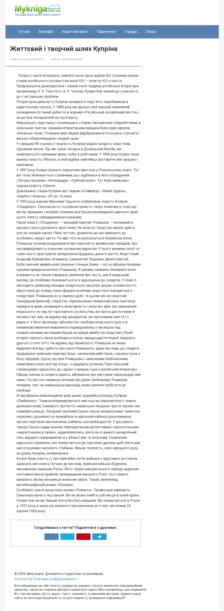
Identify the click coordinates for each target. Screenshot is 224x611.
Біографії (46, 32)
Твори (151, 32)
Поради (130, 32)
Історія (24, 32)
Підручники (106, 32)
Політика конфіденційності (55, 579)
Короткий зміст (75, 32)
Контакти (22, 579)
